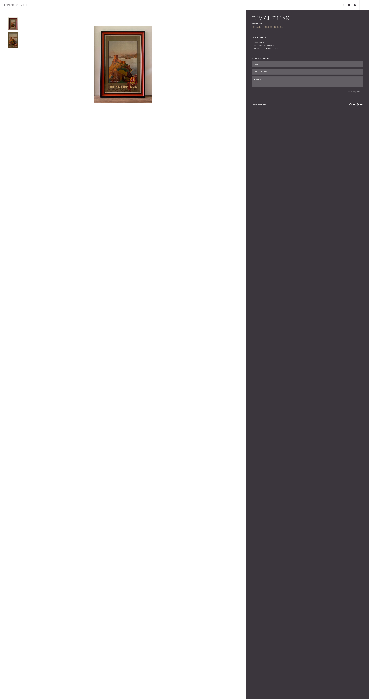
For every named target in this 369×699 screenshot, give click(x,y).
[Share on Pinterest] (358, 104)
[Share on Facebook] (350, 104)
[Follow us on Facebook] (355, 5)
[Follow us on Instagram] (343, 5)
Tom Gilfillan (270, 18)
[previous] (10, 64)
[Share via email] (361, 104)
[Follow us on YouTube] (349, 5)
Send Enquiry (354, 92)
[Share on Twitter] (354, 104)
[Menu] (364, 5)
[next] (235, 64)
